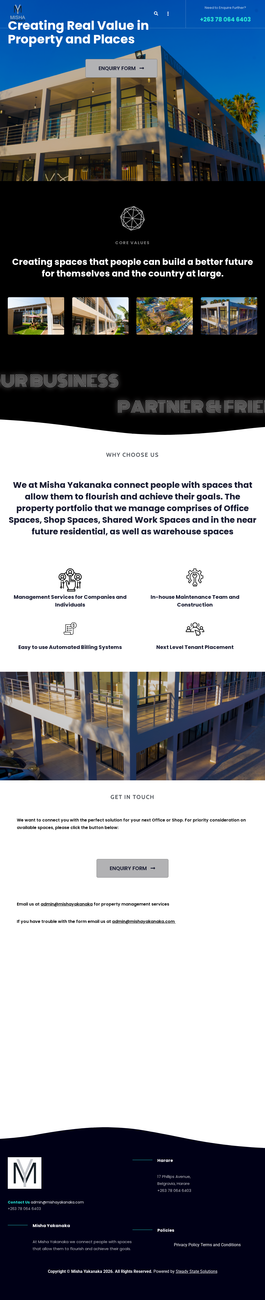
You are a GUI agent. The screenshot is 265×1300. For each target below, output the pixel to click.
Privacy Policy (187, 1244)
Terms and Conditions (221, 1244)
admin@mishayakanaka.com (143, 921)
